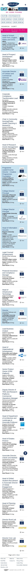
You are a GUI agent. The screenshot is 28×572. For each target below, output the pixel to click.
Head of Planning (8, 503)
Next (18, 555)
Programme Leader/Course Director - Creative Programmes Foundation (9, 172)
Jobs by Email (4, 565)
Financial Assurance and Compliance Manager (10, 273)
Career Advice (4, 563)
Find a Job (3, 558)
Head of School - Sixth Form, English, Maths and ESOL (10, 38)
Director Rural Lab (9, 520)
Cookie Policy (20, 563)
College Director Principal (8, 192)
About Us (12, 558)
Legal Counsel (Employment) (7, 253)
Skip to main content (6, 1)
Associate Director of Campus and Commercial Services (9, 74)
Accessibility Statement (22, 565)
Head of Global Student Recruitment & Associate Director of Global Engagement (10, 483)
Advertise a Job (4, 567)
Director (5, 310)
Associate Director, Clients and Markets (9, 457)
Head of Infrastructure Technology (7, 292)
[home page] (13, 6)
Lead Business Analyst (7, 330)
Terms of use (20, 558)
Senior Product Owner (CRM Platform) (8, 371)
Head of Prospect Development (8, 56)
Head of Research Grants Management (10, 146)
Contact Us (12, 560)
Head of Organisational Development (7, 349)
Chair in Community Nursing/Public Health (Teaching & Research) (9, 122)
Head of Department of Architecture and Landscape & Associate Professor (10, 419)
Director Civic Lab (9, 538)
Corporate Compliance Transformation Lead (10, 96)
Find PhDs (3, 560)
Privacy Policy (20, 560)
